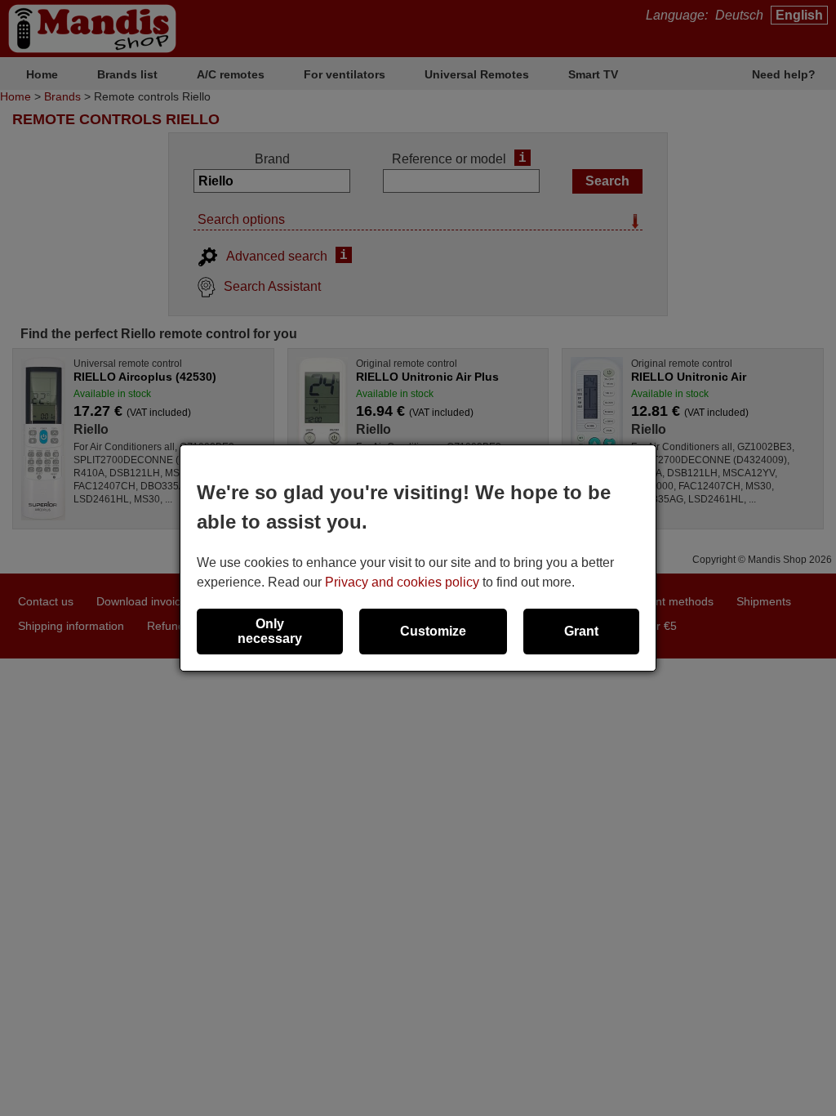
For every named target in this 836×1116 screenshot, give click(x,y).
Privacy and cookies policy (402, 582)
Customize (433, 631)
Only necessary (270, 631)
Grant (581, 631)
